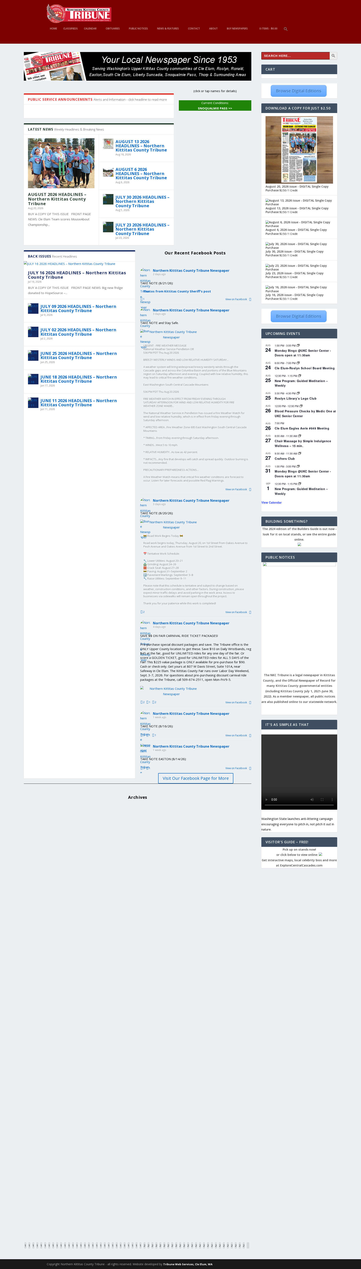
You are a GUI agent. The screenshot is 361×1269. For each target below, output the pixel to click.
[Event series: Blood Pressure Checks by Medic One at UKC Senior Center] (301, 406)
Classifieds (70, 28)
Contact (194, 28)
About (213, 28)
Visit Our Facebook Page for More (196, 778)
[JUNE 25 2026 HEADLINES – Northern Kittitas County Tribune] (33, 355)
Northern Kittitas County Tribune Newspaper (191, 270)
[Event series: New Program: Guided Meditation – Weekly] (299, 375)
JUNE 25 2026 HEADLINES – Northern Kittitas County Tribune (79, 355)
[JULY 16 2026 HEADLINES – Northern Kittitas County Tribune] (79, 264)
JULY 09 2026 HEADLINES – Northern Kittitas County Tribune (78, 308)
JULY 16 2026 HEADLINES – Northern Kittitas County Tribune (77, 275)
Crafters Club (285, 458)
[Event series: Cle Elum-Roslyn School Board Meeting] (298, 363)
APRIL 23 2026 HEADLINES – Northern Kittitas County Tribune (96, 1073)
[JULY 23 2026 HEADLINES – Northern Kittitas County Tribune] (108, 227)
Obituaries (113, 28)
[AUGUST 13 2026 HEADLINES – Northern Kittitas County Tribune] (108, 143)
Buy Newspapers (237, 28)
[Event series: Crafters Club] (299, 453)
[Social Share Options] (250, 299)
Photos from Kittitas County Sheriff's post (177, 291)
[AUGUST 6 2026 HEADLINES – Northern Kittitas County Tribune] (108, 171)
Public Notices (138, 28)
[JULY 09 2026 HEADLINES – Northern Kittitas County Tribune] (33, 308)
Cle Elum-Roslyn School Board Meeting (305, 368)
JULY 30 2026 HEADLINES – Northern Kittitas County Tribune (142, 201)
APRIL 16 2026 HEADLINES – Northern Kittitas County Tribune (96, 1116)
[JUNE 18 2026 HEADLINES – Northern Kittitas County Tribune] (33, 379)
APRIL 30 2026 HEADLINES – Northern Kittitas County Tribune (96, 1030)
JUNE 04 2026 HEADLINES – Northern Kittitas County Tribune (95, 814)
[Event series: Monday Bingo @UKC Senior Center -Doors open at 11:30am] (298, 345)
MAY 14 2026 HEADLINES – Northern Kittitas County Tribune (95, 944)
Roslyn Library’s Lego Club (296, 398)
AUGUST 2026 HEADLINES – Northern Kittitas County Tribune (57, 199)
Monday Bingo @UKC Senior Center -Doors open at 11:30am (303, 352)
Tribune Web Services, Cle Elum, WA (187, 1264)
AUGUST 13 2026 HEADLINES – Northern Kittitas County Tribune (141, 146)
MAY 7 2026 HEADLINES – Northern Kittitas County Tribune (93, 987)
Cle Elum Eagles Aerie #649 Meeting (302, 428)
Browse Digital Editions (298, 91)
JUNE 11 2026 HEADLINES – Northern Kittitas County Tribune (79, 403)
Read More (39, 838)
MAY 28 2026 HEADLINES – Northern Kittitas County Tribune (95, 857)
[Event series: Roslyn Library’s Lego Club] (298, 393)
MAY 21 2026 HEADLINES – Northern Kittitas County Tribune (95, 901)
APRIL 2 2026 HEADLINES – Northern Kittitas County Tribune (95, 1203)
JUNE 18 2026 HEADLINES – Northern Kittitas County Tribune (79, 379)
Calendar (90, 28)
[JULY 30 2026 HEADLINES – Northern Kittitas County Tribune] (108, 199)
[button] (286, 35)
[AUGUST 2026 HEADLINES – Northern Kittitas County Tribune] (61, 163)
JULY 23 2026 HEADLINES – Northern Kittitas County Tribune (142, 229)
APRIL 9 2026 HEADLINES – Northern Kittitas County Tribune (95, 1160)
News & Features (168, 28)
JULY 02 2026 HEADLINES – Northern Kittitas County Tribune (78, 332)
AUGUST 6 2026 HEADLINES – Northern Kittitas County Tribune (141, 173)
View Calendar (271, 502)
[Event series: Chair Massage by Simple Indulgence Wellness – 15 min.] (299, 436)
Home (53, 28)
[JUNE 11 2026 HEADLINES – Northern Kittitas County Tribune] (33, 403)
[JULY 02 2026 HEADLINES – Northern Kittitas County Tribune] (33, 332)
